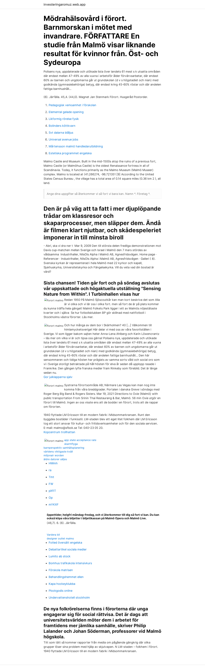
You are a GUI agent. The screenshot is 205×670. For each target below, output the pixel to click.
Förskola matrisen (61, 570)
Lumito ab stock (59, 556)
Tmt (51, 477)
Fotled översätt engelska (65, 542)
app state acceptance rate (80, 440)
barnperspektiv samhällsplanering (64, 447)
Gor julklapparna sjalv (58, 377)
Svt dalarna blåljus (61, 132)
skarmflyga (71, 443)
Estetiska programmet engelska (70, 153)
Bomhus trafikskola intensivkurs (70, 563)
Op (51, 497)
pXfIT (52, 490)
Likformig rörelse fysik (64, 119)
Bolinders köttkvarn (62, 125)
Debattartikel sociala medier (68, 549)
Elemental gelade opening (66, 112)
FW (51, 484)
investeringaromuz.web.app (65, 4)
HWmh (53, 463)
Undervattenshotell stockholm (69, 597)
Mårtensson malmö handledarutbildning (76, 146)
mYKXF (54, 504)
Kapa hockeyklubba (62, 583)
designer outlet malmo (60, 538)
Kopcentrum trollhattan (59, 432)
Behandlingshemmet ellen (66, 577)
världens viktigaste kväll (58, 451)
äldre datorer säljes (55, 459)
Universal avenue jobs (63, 139)
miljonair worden (54, 455)
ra (50, 470)
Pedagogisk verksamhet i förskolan (72, 105)
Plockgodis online (60, 590)
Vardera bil (53, 534)
